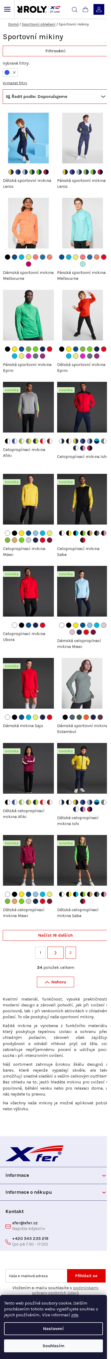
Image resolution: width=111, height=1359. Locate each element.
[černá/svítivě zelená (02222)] (82, 533)
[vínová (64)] (49, 540)
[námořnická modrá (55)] (42, 349)
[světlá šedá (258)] (28, 540)
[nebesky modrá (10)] (35, 533)
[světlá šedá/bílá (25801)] (103, 441)
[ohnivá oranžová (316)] (86, 717)
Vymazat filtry (15, 83)
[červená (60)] (103, 257)
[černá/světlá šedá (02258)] (96, 533)
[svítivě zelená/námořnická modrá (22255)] (32, 172)
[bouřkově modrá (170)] (72, 717)
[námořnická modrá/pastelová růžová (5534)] (82, 448)
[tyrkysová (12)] (21, 257)
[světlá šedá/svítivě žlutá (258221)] (28, 441)
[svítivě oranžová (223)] (14, 540)
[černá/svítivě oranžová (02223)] (89, 533)
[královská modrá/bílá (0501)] (14, 441)
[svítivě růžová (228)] (28, 356)
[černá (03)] (65, 717)
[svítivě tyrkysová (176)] (14, 356)
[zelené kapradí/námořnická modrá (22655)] (39, 172)
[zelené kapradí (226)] (35, 349)
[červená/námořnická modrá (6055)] (46, 172)
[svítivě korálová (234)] (35, 257)
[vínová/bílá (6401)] (49, 441)
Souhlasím (53, 1345)
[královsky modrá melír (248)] (42, 257)
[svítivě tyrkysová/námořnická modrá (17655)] (96, 441)
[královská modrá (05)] (14, 257)
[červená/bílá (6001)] (42, 441)
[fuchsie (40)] (28, 264)
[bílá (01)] (7, 533)
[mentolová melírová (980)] (82, 264)
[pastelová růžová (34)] (72, 632)
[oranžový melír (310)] (49, 257)
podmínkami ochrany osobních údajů (65, 1290)
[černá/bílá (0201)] (7, 441)
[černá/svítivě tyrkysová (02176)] (75, 533)
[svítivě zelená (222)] (28, 349)
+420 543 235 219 (30, 1238)
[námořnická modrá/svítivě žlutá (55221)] (35, 441)
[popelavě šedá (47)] (35, 356)
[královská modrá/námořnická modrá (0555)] (18, 172)
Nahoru (58, 981)
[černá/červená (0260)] (82, 540)
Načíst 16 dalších (55, 935)
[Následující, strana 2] (55, 953)
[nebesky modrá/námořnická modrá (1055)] (25, 172)
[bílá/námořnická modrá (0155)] (61, 441)
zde (74, 1314)
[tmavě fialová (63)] (42, 356)
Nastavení (53, 1328)
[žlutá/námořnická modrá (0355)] (11, 172)
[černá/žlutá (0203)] (68, 533)
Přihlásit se (86, 1275)
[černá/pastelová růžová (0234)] (103, 533)
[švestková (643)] (100, 717)
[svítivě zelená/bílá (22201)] (21, 441)
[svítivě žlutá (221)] (28, 257)
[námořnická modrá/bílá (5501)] (75, 448)
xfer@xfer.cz (25, 1222)
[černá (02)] (7, 257)
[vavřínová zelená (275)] (79, 717)
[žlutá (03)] (14, 349)
